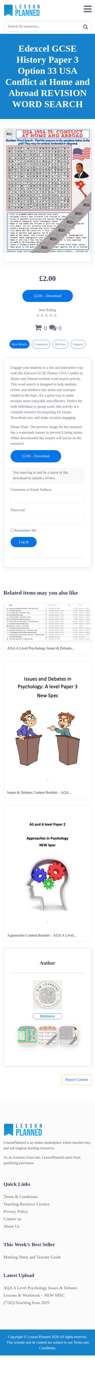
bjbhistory (47, 1016)
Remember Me (25, 530)
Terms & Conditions (20, 1196)
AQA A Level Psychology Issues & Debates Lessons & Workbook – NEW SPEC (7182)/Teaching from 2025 (40, 1295)
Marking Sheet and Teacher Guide (32, 1257)
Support (78, 344)
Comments (41, 344)
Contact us (12, 1219)
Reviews (60, 344)
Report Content (76, 1080)
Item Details (19, 344)
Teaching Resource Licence (26, 1204)
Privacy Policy (15, 1211)
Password (18, 510)
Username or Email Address (31, 490)
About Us (11, 1226)
